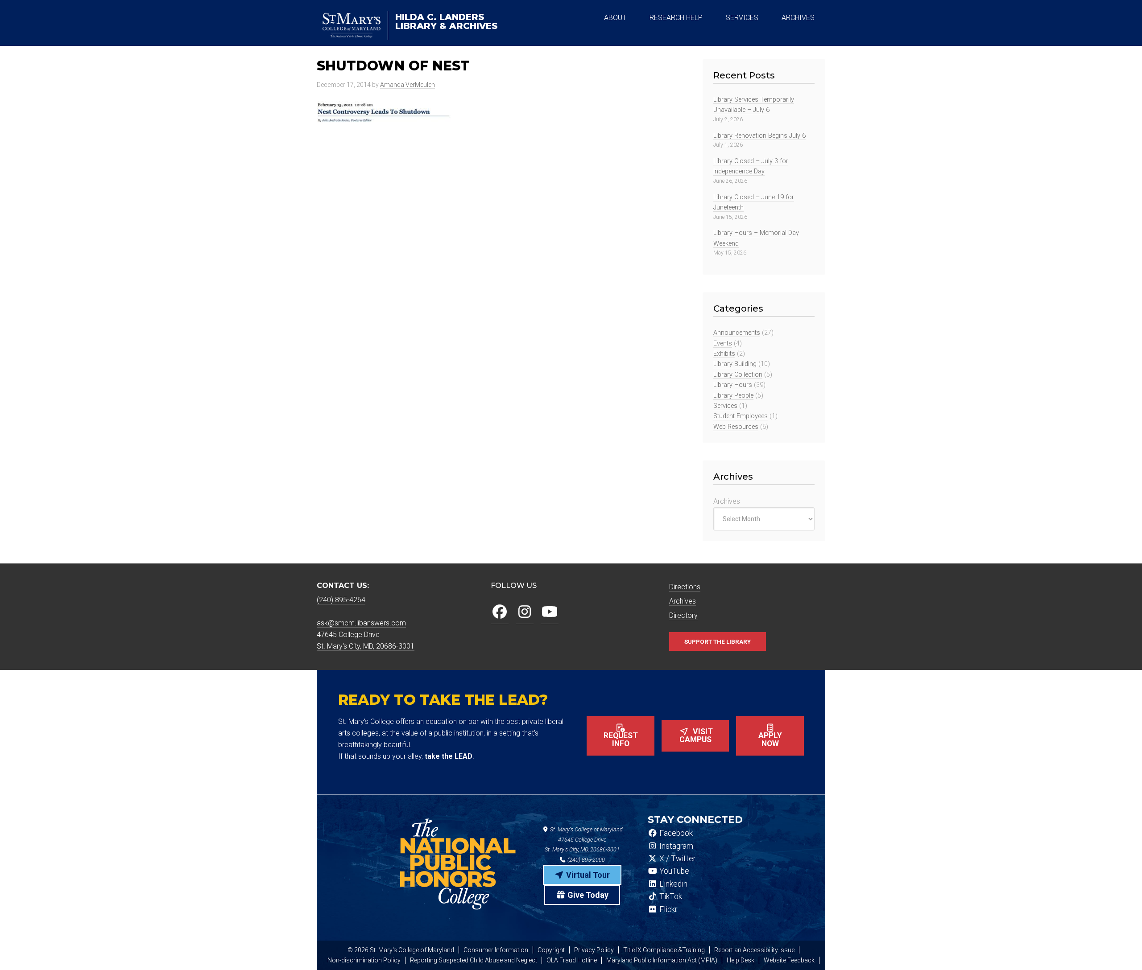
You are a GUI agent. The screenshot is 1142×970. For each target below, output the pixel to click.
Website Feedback (789, 960)
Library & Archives (446, 21)
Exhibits (724, 354)
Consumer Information (495, 950)
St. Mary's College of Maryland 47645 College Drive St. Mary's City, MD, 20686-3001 (584, 839)
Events (722, 343)
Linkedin (672, 884)
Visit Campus (696, 735)
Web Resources (735, 427)
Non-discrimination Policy (364, 960)
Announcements (736, 333)
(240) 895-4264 (341, 600)
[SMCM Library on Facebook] (500, 612)
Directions (684, 587)
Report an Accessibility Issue (754, 950)
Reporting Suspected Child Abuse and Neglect (473, 960)
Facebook (675, 833)
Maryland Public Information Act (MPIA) (661, 960)
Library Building (735, 364)
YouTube (673, 871)
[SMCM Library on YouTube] (550, 612)
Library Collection (737, 374)
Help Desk (740, 960)
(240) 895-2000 (585, 859)
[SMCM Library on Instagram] (525, 612)
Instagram (675, 846)
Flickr (667, 909)
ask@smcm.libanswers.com (361, 623)
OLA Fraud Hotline (571, 960)
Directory (683, 615)
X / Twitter (676, 858)
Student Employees (740, 416)
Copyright (551, 950)
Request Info (621, 739)
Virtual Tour (587, 875)
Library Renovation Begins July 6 (759, 136)
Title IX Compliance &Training (664, 950)
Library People (733, 395)
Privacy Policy (594, 950)
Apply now (770, 739)
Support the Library (717, 641)
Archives (726, 501)
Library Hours (732, 385)
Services (725, 406)
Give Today (587, 895)
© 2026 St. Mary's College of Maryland (401, 950)
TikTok (670, 896)
